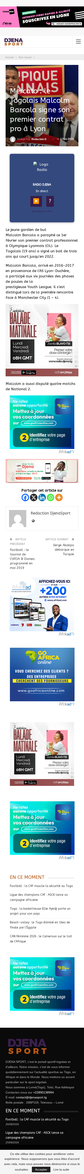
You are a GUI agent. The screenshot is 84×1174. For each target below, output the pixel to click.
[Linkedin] (42, 497)
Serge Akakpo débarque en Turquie (63, 549)
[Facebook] (25, 497)
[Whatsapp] (50, 497)
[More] (59, 497)
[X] (33, 497)
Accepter (41, 1169)
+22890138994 (43, 1092)
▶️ (36, 201)
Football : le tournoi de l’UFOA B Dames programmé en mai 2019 (22, 559)
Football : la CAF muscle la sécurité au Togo (41, 886)
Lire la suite (61, 1169)
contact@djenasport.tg (31, 1097)
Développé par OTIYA (42, 211)
